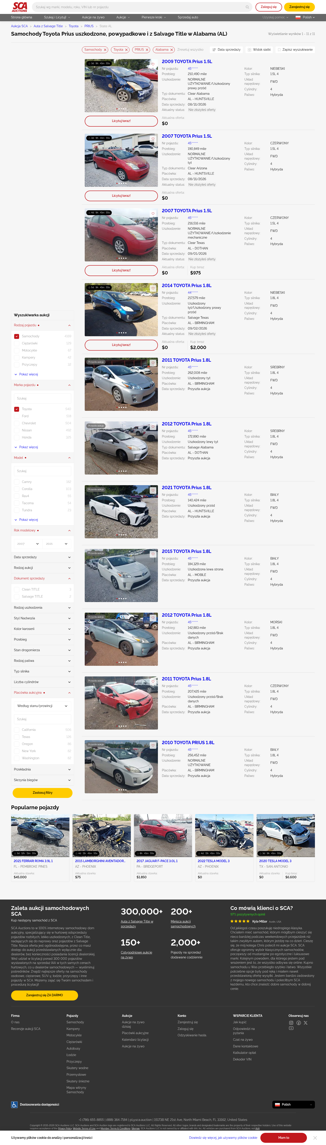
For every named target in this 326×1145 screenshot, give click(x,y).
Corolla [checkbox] (27, 489)
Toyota (74, 26)
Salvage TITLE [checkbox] (32, 596)
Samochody (93, 49)
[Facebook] (298, 1022)
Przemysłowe (76, 1074)
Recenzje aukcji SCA (25, 1029)
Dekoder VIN (242, 1059)
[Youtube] (291, 1028)
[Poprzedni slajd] (92, 85)
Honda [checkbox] (26, 437)
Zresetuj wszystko (190, 49)
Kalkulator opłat (244, 1052)
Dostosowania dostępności (39, 1104)
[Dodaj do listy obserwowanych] (153, 64)
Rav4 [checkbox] (25, 496)
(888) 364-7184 (116, 1120)
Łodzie (71, 1055)
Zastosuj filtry (43, 792)
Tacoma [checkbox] (28, 503)
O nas (15, 1022)
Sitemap (136, 1128)
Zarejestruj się (299, 7)
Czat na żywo (243, 1039)
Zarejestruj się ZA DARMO (44, 995)
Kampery (73, 1029)
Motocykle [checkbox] (29, 350)
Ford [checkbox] (25, 416)
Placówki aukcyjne (135, 1033)
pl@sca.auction (141, 1120)
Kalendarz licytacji (135, 1039)
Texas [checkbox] (26, 737)
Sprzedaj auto (188, 17)
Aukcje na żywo (93, 17)
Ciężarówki (74, 1042)
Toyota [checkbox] (27, 409)
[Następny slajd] (150, 85)
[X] (306, 1023)
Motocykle (74, 1035)
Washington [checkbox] (30, 758)
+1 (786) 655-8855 (91, 1120)
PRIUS (89, 26)
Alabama (162, 49)
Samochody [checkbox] (30, 336)
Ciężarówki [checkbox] (29, 343)
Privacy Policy (65, 1128)
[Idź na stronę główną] (19, 7)
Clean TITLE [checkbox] (31, 589)
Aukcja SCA (19, 26)
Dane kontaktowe (245, 1046)
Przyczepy (74, 1061)
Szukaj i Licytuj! (55, 17)
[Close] (315, 1138)
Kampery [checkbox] (28, 357)
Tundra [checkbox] (27, 510)
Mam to (283, 1137)
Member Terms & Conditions (115, 1128)
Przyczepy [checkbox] (29, 364)
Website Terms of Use (84, 1128)
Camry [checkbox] (27, 482)
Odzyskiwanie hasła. (192, 1035)
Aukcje (121, 17)
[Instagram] (291, 1022)
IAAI (257, 1128)
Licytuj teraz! (121, 121)
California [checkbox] (29, 730)
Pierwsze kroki (152, 17)
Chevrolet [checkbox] (29, 423)
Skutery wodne (77, 1068)
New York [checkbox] (29, 751)
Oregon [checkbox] (27, 744)
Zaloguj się (269, 7)
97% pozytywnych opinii (247, 914)
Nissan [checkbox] (27, 430)
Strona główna (21, 17)
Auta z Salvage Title (48, 26)
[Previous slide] (85, 49)
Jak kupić (240, 1022)
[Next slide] (201, 49)
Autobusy (73, 1048)
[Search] (247, 7)
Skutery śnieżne (78, 1081)
